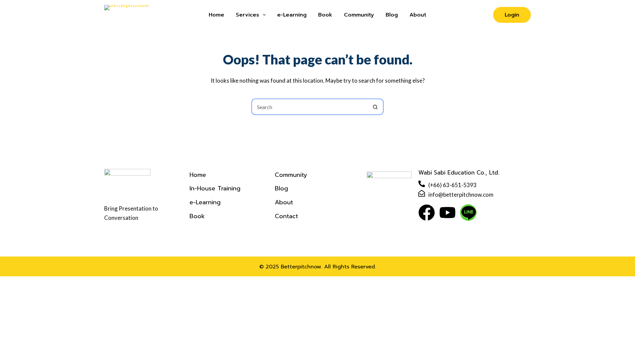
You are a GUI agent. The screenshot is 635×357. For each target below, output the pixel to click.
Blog (392, 15)
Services (247, 15)
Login (512, 15)
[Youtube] (447, 212)
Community (359, 15)
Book (325, 15)
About (417, 15)
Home (216, 15)
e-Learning (292, 15)
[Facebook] (426, 212)
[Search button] (375, 107)
